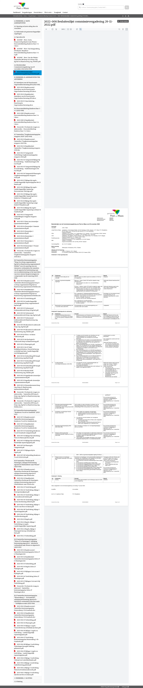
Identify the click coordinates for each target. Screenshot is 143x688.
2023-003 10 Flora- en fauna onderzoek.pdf (24, 335)
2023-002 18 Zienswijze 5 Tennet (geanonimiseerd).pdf (26, 247)
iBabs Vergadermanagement (109, 687)
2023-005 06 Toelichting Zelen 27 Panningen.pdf (26, 577)
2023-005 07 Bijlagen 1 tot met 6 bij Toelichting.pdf (27, 582)
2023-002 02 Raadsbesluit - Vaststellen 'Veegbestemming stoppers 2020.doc (27, 148)
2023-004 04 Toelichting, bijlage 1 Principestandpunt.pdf (26, 491)
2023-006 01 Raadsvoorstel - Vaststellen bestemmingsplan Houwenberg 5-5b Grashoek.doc (25, 608)
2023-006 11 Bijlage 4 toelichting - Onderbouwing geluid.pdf (26, 664)
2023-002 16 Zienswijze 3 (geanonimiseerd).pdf (23, 237)
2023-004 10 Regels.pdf (24, 519)
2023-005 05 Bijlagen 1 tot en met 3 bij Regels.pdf (27, 572)
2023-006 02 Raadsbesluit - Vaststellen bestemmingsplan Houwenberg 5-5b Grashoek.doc (24, 615)
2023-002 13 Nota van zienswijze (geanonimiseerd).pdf (26, 222)
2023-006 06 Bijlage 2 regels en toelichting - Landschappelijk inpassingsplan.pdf (26, 632)
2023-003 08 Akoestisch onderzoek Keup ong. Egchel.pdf (27, 326)
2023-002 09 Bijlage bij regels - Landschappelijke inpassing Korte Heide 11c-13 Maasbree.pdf (26, 196)
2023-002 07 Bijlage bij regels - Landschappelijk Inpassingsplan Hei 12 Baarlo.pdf (27, 182)
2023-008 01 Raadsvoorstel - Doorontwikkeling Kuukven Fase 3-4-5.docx (26, 115)
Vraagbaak (57, 12)
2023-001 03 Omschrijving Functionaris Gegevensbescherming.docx (24, 103)
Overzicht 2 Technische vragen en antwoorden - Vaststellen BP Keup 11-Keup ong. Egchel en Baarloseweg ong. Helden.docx (27, 404)
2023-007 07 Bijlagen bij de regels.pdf (24, 451)
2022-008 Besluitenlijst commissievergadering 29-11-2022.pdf (26, 73)
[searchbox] (101, 7)
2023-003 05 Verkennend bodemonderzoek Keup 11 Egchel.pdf (26, 309)
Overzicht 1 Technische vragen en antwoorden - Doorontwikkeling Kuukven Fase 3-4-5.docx (27, 129)
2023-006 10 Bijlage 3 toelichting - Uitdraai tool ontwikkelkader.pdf (27, 659)
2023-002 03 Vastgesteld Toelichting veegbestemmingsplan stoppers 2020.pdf (25, 155)
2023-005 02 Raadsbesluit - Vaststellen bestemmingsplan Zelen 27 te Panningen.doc (27, 559)
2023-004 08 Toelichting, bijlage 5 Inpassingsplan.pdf (27, 510)
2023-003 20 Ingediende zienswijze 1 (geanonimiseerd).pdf (27, 376)
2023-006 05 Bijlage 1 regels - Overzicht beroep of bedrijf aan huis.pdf (27, 627)
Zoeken (80, 4)
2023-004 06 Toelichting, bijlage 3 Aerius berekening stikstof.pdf (27, 501)
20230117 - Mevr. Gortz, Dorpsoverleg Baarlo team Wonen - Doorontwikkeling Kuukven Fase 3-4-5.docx (26, 43)
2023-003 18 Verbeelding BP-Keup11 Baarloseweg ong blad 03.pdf (27, 367)
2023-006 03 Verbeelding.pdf (26, 620)
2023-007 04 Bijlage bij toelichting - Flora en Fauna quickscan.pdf (27, 437)
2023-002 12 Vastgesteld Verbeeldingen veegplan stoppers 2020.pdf (25, 216)
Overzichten (38, 12)
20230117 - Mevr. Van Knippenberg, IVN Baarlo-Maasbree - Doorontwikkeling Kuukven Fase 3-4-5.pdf (27, 51)
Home (25, 16)
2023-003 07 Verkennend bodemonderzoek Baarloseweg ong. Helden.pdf (26, 320)
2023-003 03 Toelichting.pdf (26, 298)
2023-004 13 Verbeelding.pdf (26, 536)
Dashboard (16, 12)
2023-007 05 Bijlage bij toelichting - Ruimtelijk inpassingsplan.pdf (27, 441)
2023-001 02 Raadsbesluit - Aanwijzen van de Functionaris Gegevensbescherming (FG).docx (25, 96)
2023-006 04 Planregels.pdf (26, 623)
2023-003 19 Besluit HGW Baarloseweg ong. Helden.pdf (24, 371)
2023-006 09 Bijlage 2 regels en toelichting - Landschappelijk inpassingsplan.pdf (26, 653)
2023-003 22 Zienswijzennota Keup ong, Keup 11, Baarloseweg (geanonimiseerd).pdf (27, 387)
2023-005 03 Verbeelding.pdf (26, 564)
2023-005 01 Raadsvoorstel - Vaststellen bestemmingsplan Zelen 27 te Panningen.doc (27, 552)
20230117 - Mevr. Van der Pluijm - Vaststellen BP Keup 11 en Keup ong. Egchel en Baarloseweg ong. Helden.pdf (27, 59)
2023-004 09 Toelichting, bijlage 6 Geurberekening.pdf (27, 515)
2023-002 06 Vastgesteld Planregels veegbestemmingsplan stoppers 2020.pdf (27, 175)
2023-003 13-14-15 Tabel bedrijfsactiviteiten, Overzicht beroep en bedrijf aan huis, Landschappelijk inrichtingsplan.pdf (26, 350)
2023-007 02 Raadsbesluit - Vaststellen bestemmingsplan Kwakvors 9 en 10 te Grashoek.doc (25, 426)
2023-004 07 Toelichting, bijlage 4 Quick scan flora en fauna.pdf (27, 505)
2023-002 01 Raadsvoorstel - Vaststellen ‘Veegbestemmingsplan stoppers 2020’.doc (26, 141)
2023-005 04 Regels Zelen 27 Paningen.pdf (25, 567)
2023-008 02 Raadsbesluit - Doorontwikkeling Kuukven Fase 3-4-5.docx (26, 122)
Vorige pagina (124, 21)
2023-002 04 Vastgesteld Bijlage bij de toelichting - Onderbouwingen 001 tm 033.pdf (27, 162)
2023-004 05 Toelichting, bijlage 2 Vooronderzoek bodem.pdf (26, 496)
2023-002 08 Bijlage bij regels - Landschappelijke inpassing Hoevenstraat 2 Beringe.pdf (26, 189)
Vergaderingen (27, 12)
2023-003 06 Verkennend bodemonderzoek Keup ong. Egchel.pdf (27, 314)
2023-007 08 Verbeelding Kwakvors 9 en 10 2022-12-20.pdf (27, 456)
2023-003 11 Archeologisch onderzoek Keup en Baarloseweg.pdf (26, 340)
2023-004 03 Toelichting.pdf (26, 487)
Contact (65, 12)
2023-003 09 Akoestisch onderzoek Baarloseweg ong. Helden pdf (27, 330)
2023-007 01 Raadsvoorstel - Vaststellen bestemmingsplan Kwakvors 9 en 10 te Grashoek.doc (25, 419)
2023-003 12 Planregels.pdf (26, 344)
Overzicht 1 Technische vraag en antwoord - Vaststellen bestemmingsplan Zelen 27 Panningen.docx (26, 589)
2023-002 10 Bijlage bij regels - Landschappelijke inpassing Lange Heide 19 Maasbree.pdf (26, 203)
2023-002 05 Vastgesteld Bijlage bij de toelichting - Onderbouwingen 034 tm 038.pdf (27, 168)
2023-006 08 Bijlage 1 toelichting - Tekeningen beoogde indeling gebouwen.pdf (27, 646)
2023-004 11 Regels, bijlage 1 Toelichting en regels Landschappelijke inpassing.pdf (25, 524)
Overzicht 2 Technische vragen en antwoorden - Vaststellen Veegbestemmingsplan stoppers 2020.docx (27, 253)
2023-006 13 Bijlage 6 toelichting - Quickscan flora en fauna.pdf (27, 673)
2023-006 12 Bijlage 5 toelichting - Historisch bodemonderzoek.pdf (27, 669)
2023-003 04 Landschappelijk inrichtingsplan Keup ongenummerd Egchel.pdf (26, 303)
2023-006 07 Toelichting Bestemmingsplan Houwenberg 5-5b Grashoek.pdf (26, 639)
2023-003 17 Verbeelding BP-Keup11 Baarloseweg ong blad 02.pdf (27, 362)
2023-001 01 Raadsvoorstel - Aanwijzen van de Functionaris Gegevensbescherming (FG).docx (25, 89)
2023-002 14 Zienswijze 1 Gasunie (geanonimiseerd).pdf (26, 227)
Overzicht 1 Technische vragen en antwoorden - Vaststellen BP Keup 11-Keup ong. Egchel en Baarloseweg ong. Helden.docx (27, 395)
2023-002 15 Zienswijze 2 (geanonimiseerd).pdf (23, 232)
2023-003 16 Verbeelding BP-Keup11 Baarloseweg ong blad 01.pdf (27, 357)
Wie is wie (47, 12)
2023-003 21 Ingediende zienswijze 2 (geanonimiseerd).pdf (27, 381)
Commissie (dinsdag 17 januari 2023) (47, 16)
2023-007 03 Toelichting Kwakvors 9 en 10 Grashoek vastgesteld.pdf (27, 432)
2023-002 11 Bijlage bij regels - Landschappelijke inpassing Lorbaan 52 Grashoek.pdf (27, 210)
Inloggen (125, 687)
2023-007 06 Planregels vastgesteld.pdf (23, 446)
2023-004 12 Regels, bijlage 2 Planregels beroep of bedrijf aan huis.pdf (25, 531)
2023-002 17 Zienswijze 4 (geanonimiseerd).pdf (23, 242)
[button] (127, 7)
